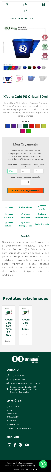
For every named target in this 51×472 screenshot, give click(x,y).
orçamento (13, 417)
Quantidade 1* (12, 165)
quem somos (13, 407)
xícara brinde (42, 207)
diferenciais (13, 424)
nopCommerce (31, 469)
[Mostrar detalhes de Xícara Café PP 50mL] (25, 311)
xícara (10, 207)
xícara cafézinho (9, 215)
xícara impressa (25, 215)
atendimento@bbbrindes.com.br (26, 383)
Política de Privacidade (19, 428)
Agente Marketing (27, 465)
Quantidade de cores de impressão (25, 177)
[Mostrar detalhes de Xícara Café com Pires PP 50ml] (8, 311)
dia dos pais (43, 224)
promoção (12, 421)
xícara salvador (9, 224)
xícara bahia (26, 207)
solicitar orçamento (25, 190)
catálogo (12, 414)
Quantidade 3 (39, 165)
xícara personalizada (42, 215)
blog (9, 410)
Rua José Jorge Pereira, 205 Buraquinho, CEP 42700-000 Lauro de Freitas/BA (23, 389)
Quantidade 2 (25, 165)
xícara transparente (25, 224)
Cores (25, 121)
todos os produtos (20, 18)
